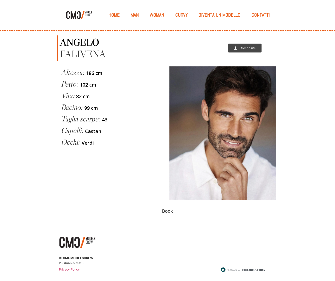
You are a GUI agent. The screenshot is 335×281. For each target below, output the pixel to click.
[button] (245, 48)
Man (135, 15)
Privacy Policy (69, 269)
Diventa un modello (219, 15)
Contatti (260, 15)
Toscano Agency (253, 270)
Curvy (181, 15)
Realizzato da (233, 269)
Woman (157, 15)
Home (114, 15)
